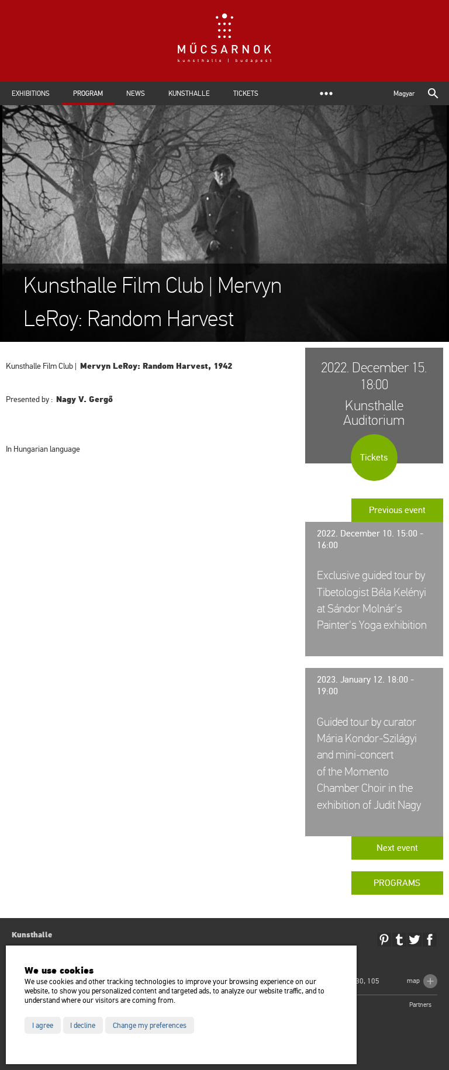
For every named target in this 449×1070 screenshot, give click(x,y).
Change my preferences (149, 1025)
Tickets (245, 93)
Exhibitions (31, 93)
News (135, 93)
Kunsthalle (189, 93)
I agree (42, 1025)
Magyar (404, 93)
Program (88, 93)
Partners (420, 1005)
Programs (397, 883)
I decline (82, 1025)
